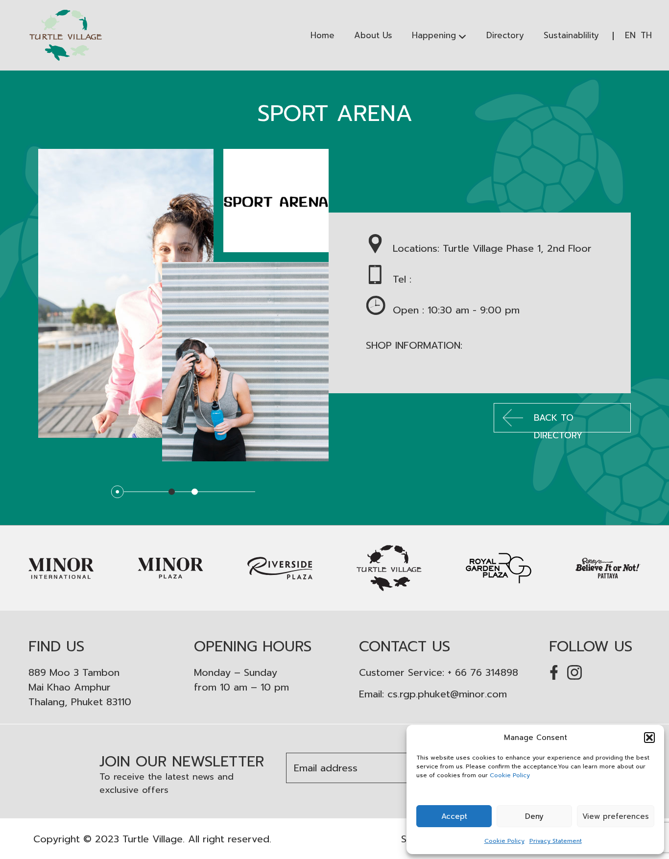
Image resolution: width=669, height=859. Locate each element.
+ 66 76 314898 (483, 672)
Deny (534, 816)
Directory (505, 35)
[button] (649, 737)
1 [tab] (171, 492)
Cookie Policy (510, 775)
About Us (373, 35)
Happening (434, 35)
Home (322, 35)
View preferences (615, 816)
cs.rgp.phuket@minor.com (447, 694)
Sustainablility (571, 35)
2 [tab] (194, 492)
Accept (454, 816)
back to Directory (558, 421)
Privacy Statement (555, 840)
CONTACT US (404, 646)
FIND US (56, 646)
